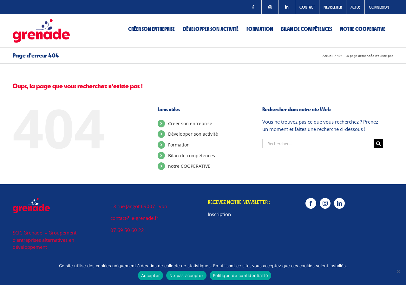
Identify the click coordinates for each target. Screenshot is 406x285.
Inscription (219, 214)
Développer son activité (193, 134)
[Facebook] (310, 203)
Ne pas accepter (186, 275)
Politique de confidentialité (240, 275)
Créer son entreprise (190, 123)
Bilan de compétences (191, 156)
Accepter (150, 275)
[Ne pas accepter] (398, 271)
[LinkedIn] (339, 203)
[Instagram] (325, 203)
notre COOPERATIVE (189, 166)
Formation (179, 145)
